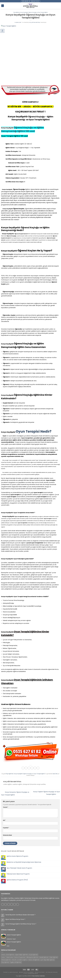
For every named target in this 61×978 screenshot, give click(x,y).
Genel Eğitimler (10, 954)
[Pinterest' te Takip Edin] (14, 904)
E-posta (6, 828)
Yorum (5, 807)
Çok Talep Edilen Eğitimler (47, 960)
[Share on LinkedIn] (38, 768)
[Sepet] (2, 5)
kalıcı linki (55, 773)
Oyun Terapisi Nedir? (33, 431)
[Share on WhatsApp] (23, 768)
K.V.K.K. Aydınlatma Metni (31, 973)
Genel (3, 954)
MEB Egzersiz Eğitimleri (32, 957)
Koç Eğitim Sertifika (34, 22)
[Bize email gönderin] (11, 904)
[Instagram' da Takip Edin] (5, 904)
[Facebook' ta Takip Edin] (2, 904)
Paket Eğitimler (54, 957)
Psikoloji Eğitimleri (6, 960)
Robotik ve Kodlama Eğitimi (19, 960)
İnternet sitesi (7, 835)
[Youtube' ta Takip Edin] (17, 904)
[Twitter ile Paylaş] (29, 768)
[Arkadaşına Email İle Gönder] (32, 768)
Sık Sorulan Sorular (52, 972)
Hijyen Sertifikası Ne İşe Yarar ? (15, 919)
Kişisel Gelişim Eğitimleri (21, 954)
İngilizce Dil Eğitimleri (15, 962)
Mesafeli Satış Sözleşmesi (26, 972)
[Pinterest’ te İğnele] (35, 768)
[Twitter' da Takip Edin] (8, 904)
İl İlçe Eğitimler (16, 12)
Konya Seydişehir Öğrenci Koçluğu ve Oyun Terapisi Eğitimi (34, 12)
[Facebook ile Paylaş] (26, 768)
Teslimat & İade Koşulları (10, 972)
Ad (4, 820)
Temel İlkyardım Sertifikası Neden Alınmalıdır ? (20, 915)
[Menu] (59, 6)
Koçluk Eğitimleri (33, 954)
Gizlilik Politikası (39, 972)
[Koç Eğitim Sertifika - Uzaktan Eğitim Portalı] (30, 5)
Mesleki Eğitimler (44, 957)
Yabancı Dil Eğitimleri (33, 960)
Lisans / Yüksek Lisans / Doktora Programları (13, 957)
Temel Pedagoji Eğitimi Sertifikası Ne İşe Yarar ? (20, 924)
